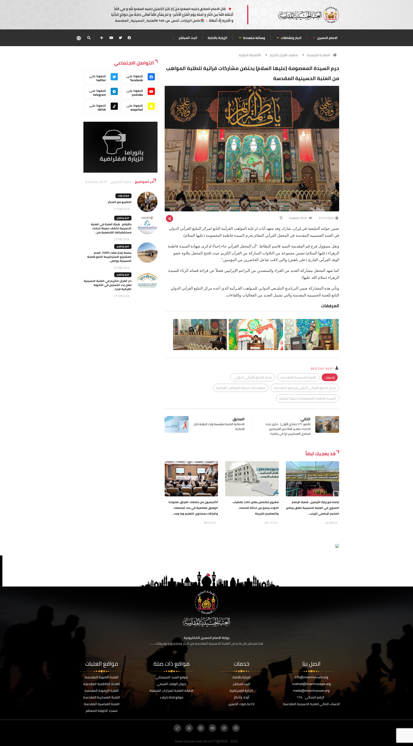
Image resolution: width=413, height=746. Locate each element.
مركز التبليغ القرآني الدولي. (253, 377)
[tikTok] (177, 728)
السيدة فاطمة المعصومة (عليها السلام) (307, 398)
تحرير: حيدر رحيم (321, 368)
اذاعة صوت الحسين (241, 704)
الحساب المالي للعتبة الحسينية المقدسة (311, 704)
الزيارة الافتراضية (241, 690)
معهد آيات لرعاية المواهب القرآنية (240, 388)
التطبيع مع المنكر (119, 202)
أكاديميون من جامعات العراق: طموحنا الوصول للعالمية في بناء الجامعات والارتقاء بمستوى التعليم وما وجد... (193, 507)
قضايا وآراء (123, 195)
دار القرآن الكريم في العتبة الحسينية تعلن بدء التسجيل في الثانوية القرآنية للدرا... (107, 285)
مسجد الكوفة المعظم (101, 711)
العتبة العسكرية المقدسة (101, 697)
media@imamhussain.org (311, 690)
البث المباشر (188, 38)
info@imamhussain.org (311, 677)
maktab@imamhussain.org (311, 684)
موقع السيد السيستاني (171, 677)
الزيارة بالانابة (217, 38)
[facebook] (129, 38)
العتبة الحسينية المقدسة (298, 377)
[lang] (78, 37)
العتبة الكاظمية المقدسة (101, 684)
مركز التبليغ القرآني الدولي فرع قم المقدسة (305, 388)
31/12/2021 (327, 218)
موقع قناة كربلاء (171, 697)
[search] (88, 37)
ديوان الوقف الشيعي (171, 684)
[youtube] (111, 38)
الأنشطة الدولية (250, 55)
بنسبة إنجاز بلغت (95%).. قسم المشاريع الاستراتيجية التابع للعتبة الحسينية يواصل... (109, 256)
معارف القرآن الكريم (284, 55)
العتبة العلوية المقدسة (101, 677)
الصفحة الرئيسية (318, 55)
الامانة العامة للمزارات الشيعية (171, 690)
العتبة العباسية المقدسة (102, 704)
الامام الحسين (326, 38)
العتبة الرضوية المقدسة (102, 690)
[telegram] (201, 728)
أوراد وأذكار (241, 697)
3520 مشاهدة (298, 218)
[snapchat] (189, 728)
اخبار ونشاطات (290, 38)
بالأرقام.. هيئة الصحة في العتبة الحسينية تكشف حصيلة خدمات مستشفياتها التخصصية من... (111, 228)
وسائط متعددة (253, 38)
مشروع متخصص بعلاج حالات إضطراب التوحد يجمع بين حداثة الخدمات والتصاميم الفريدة (256, 507)
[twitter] (120, 38)
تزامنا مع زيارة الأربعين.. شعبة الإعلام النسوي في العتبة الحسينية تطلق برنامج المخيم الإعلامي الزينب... (312, 507)
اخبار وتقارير (123, 218)
